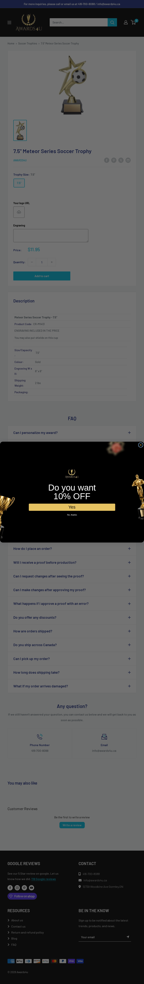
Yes (72, 507)
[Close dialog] (141, 445)
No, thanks (72, 514)
